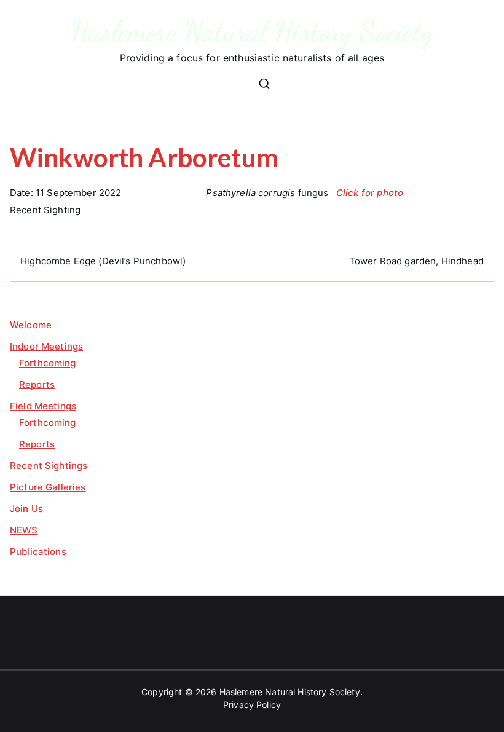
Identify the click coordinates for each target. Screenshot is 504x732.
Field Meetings (43, 406)
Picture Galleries (48, 487)
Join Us (26, 508)
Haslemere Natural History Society (252, 31)
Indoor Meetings (46, 346)
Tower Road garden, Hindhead (416, 261)
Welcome (31, 325)
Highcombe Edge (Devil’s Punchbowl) (103, 261)
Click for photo (369, 193)
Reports (37, 384)
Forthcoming (47, 363)
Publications (38, 551)
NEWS (24, 530)
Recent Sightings (48, 465)
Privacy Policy (252, 704)
